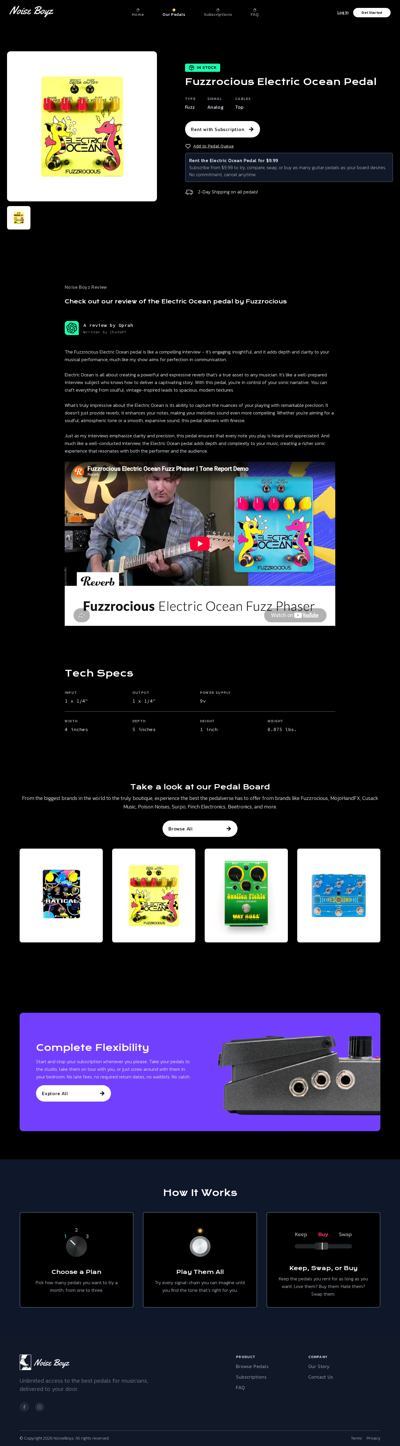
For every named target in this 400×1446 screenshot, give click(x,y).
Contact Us (320, 1376)
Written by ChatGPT (105, 332)
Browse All (180, 828)
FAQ (240, 1387)
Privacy (373, 1438)
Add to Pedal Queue (213, 146)
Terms (356, 1438)
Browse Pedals (252, 1366)
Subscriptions (251, 1376)
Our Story (319, 1366)
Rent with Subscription (218, 129)
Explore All (55, 1093)
